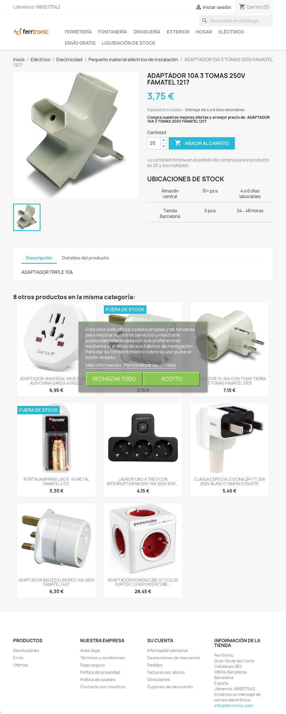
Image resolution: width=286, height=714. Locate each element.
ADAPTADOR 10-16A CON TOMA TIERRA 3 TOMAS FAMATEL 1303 (229, 380)
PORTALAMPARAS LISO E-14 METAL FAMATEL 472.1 (56, 481)
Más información (103, 365)
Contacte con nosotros (102, 686)
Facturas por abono (166, 672)
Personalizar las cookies (150, 365)
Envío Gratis (80, 43)
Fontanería (112, 32)
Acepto (171, 378)
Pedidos (155, 665)
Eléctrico (231, 32)
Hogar (204, 32)
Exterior (178, 32)
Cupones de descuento (170, 686)
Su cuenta (160, 640)
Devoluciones (26, 650)
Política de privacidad (100, 672)
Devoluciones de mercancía (173, 657)
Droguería (147, 32)
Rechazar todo (114, 378)
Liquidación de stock (128, 43)
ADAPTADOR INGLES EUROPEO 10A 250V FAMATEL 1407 (56, 582)
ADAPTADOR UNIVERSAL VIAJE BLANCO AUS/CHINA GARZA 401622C (56, 380)
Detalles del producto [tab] (85, 258)
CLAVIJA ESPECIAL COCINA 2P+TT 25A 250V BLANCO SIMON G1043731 (229, 481)
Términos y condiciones (102, 657)
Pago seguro (92, 665)
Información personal (167, 650)
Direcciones (158, 679)
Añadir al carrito (202, 143)
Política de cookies (97, 679)
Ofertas (20, 665)
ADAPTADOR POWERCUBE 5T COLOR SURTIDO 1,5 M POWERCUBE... (143, 582)
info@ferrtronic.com (233, 705)
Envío (18, 657)
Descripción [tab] (39, 258)
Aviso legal (90, 650)
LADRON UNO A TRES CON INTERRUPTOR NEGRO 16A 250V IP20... (143, 481)
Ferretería (78, 32)
